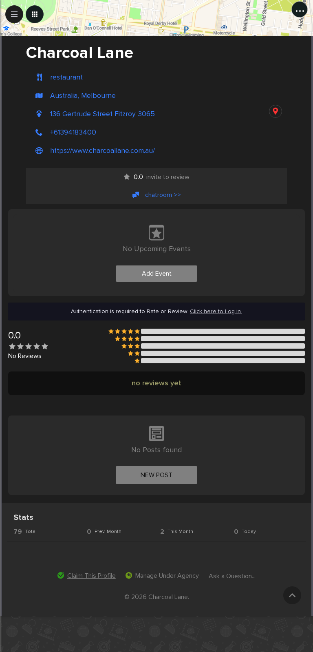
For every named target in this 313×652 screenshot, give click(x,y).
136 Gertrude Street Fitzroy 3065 (102, 114)
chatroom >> (163, 195)
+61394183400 (73, 132)
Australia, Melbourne (83, 95)
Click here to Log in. (216, 311)
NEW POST (156, 475)
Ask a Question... (232, 576)
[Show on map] (275, 111)
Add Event (157, 274)
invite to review (162, 177)
